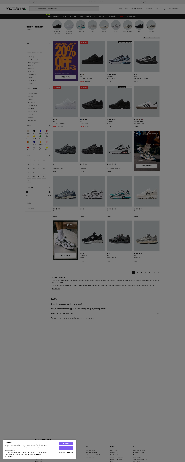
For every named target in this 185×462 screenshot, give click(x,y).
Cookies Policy (10, 450)
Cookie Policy (28, 454)
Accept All (66, 443)
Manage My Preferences (66, 452)
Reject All (66, 448)
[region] (39, 449)
